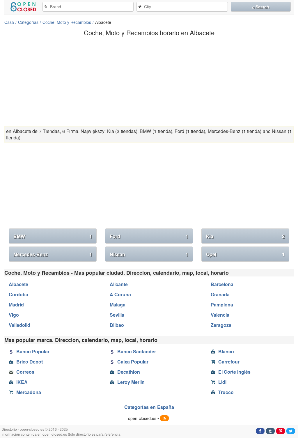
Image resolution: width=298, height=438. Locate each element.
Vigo (14, 314)
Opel (245, 254)
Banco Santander (136, 351)
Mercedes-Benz (52, 254)
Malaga (117, 304)
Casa (9, 22)
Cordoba (18, 294)
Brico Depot (29, 361)
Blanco (226, 351)
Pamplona (222, 304)
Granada (220, 294)
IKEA (22, 382)
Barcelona (222, 284)
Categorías (28, 22)
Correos (25, 371)
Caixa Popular (132, 361)
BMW (52, 236)
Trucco (226, 392)
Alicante (119, 284)
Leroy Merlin (131, 382)
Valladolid (19, 325)
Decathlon (128, 371)
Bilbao (117, 325)
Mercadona (28, 392)
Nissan (149, 254)
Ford (149, 236)
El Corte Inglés (234, 371)
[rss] (164, 418)
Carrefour (229, 361)
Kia (245, 236)
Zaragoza (221, 325)
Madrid (16, 304)
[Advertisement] (149, 81)
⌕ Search (260, 7)
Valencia (220, 314)
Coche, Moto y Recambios (66, 22)
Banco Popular (32, 351)
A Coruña (120, 294)
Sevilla (117, 314)
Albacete (18, 284)
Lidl (222, 382)
